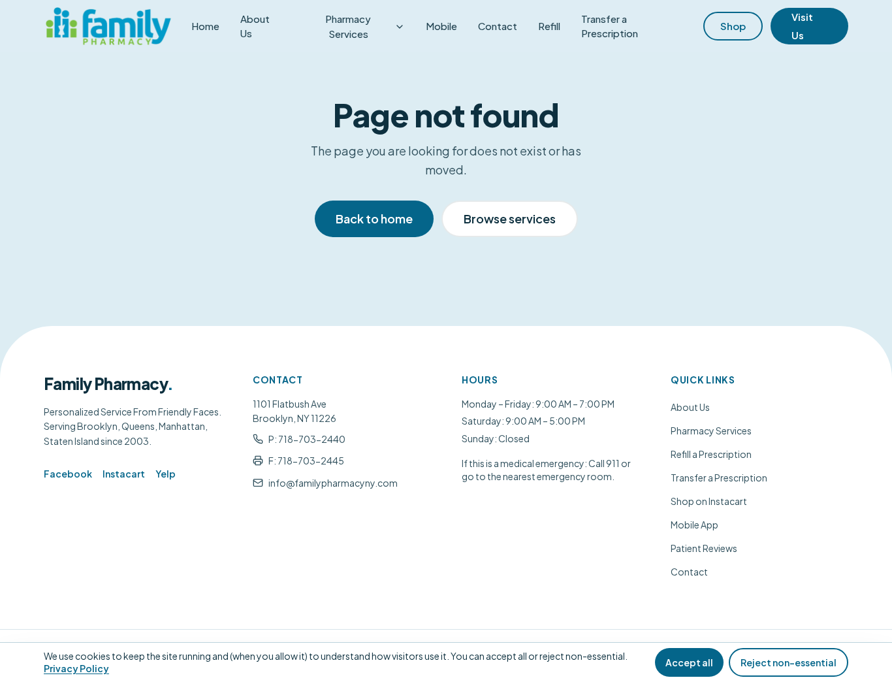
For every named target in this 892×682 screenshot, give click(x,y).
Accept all (689, 662)
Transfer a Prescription (609, 26)
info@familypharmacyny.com (333, 483)
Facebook (68, 473)
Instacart (124, 473)
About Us (255, 26)
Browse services (510, 218)
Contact (497, 26)
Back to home (374, 218)
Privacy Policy (76, 668)
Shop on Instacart (709, 501)
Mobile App (694, 524)
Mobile (441, 26)
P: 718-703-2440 (306, 439)
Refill (549, 26)
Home (205, 26)
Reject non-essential (788, 662)
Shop (733, 26)
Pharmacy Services (348, 26)
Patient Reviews (704, 548)
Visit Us (802, 25)
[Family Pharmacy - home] (108, 26)
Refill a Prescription (711, 454)
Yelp (165, 473)
